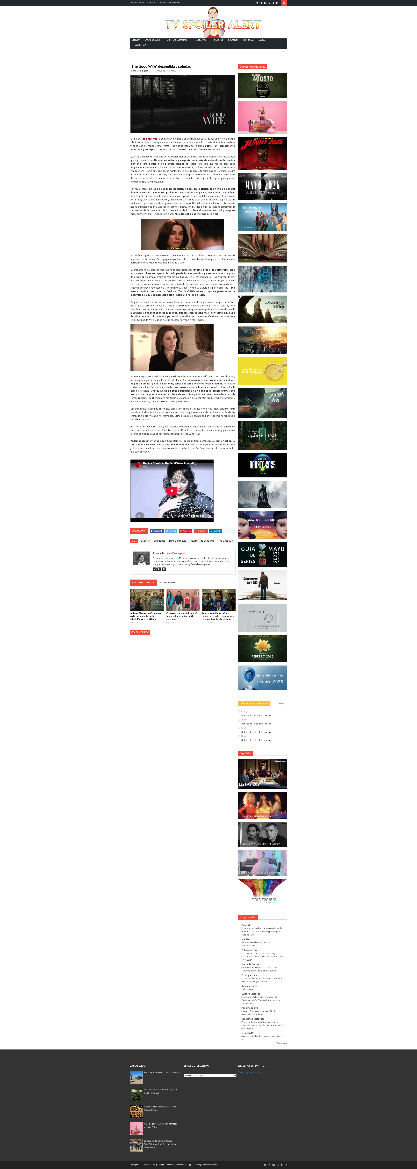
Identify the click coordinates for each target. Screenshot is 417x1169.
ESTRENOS (200, 40)
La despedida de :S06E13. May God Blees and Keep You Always (160, 1144)
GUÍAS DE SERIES (153, 40)
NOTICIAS (248, 40)
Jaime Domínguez (139, 71)
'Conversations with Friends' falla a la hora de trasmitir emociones (181, 616)
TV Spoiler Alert (149, 1165)
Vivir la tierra (247, 989)
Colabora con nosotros (169, 3)
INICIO (136, 40)
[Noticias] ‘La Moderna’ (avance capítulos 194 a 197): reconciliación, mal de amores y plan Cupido (261, 1025)
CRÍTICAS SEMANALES (177, 40)
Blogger (189, 1165)
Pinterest (186, 531)
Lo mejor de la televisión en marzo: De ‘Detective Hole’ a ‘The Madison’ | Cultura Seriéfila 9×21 (260, 1000)
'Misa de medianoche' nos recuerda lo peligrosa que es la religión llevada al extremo (218, 616)
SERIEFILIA (140, 45)
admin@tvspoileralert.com (205, 1165)
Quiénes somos (137, 3)
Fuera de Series (250, 964)
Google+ (202, 531)
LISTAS (262, 40)
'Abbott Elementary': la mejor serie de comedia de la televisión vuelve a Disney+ (146, 616)
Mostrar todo (281, 1043)
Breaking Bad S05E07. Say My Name (161, 1072)
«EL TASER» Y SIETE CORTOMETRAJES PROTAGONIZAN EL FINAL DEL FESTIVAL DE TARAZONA (262, 956)
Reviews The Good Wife (202, 540)
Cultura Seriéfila (250, 993)
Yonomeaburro (249, 1008)
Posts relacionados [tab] (143, 582)
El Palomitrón (249, 950)
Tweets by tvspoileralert (250, 1072)
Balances (145, 540)
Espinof (245, 925)
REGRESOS (218, 40)
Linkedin (217, 531)
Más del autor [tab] (167, 582)
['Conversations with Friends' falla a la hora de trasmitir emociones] (183, 600)
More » (282, 703)
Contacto (151, 3)
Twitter (172, 531)
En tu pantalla (249, 975)
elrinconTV (247, 1033)
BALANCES (233, 40)
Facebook (157, 531)
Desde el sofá (249, 986)
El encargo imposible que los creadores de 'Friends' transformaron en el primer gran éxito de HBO (261, 931)
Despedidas (159, 540)
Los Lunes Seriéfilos (252, 1019)
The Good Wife (225, 540)
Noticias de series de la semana (256, 715)
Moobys (245, 939)
